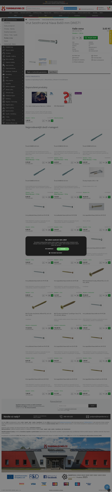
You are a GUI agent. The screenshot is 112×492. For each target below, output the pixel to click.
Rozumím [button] (62, 249)
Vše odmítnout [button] (49, 249)
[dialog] (56, 246)
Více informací (58, 245)
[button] (56, 253)
